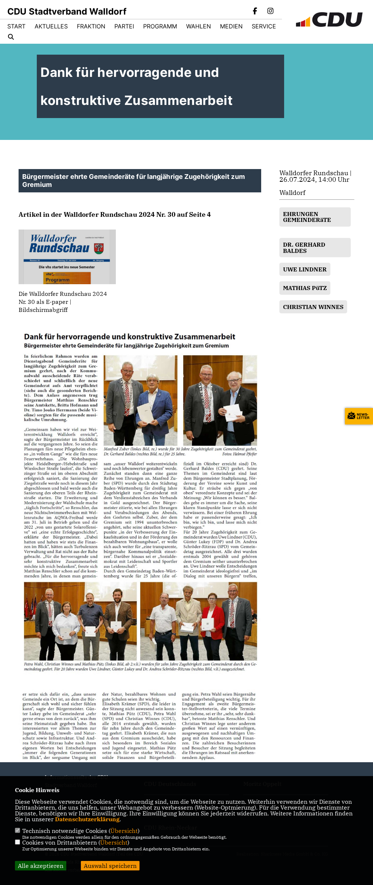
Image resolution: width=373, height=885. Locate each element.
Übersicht (124, 830)
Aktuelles (51, 26)
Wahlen (198, 26)
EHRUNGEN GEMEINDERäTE (307, 217)
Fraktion (91, 26)
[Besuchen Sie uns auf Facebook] (255, 11)
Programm (160, 26)
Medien (231, 26)
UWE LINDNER (305, 269)
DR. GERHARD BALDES (304, 247)
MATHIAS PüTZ (305, 288)
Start (16, 26)
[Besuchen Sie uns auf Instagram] (270, 11)
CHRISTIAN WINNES (313, 307)
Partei (124, 26)
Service (264, 26)
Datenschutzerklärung (87, 819)
